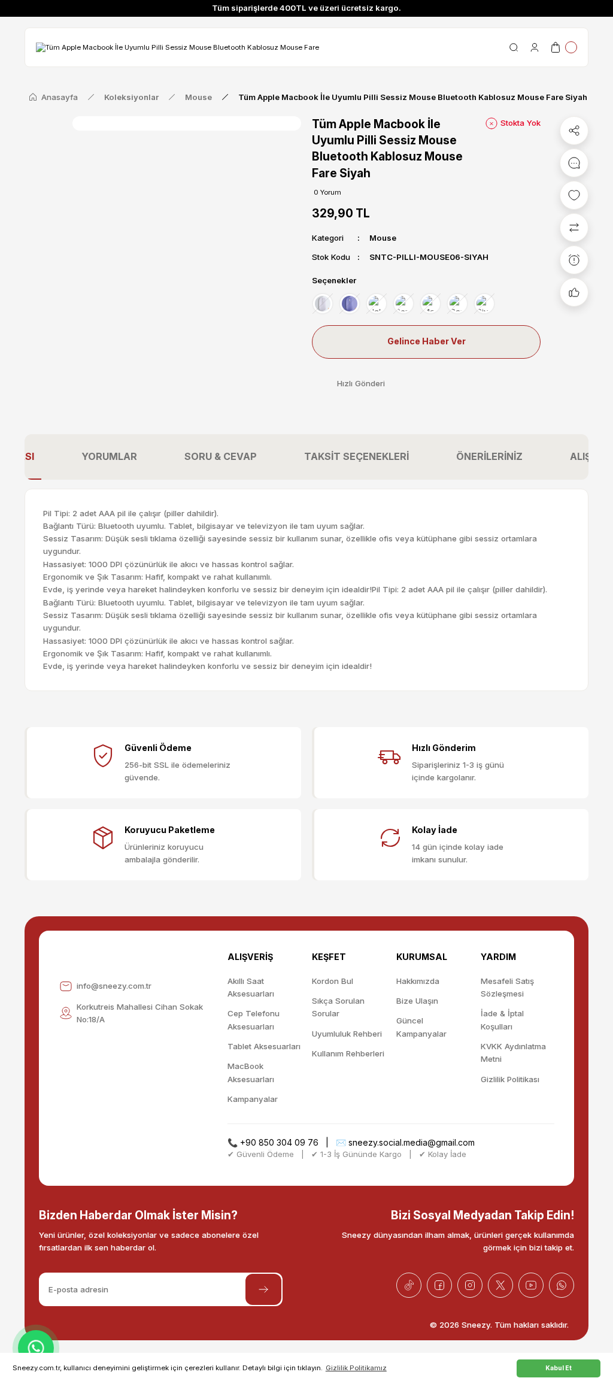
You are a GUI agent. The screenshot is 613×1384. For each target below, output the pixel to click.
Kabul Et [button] (558, 1367)
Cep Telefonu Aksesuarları (253, 1020)
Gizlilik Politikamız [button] (356, 1368)
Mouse (382, 238)
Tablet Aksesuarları (264, 1046)
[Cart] (563, 47)
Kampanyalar (252, 1099)
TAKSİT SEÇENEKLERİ (356, 456)
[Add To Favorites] (574, 195)
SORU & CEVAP (220, 456)
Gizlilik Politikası (510, 1079)
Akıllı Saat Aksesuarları (250, 987)
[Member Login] (535, 47)
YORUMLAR (109, 456)
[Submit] (263, 1289)
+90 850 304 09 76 (279, 1142)
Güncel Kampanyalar (421, 1027)
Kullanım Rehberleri (348, 1053)
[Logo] (177, 47)
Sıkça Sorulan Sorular (338, 1007)
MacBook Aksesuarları (250, 1072)
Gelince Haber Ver (426, 341)
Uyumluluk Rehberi (347, 1033)
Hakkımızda (417, 981)
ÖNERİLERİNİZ (489, 456)
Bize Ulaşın (417, 1001)
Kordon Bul (332, 981)
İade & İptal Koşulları (502, 1020)
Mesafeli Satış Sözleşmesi (507, 987)
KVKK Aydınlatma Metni (513, 1052)
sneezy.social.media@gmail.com (411, 1142)
